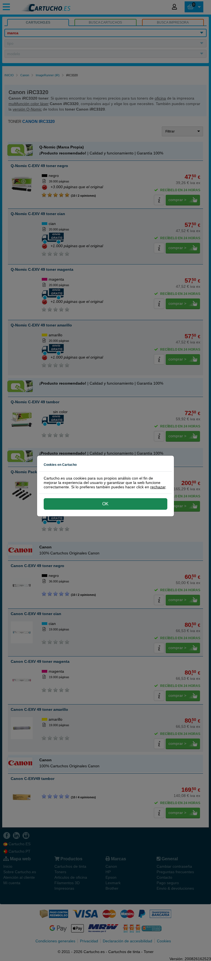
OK (105, 503)
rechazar (157, 487)
